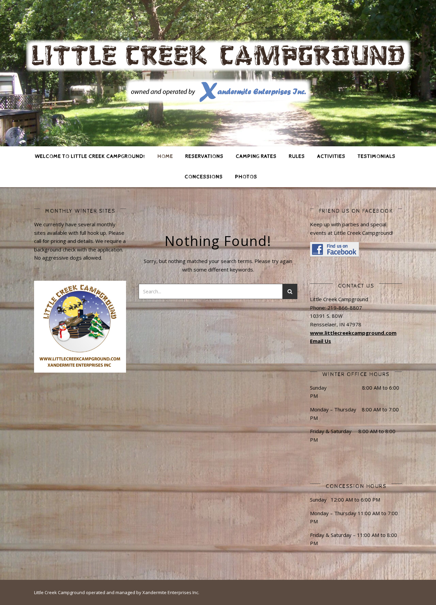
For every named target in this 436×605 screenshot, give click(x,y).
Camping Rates (256, 156)
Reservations (204, 156)
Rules (297, 156)
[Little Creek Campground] (218, 72)
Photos (246, 177)
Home (165, 156)
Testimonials (376, 156)
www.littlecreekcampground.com (353, 332)
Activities (331, 156)
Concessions (204, 177)
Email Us (320, 341)
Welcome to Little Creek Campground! (90, 156)
